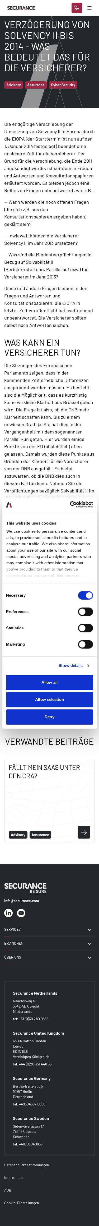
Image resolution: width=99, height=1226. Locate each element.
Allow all (49, 682)
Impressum (13, 1177)
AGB (7, 1190)
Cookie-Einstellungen (21, 1202)
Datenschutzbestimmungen (26, 1165)
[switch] (85, 611)
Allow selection (49, 699)
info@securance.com (21, 901)
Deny (49, 717)
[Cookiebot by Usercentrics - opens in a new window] (70, 504)
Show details (71, 665)
